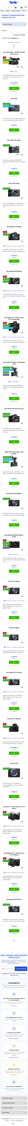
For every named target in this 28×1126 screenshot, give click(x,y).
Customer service (7, 1098)
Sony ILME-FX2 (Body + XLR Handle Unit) (14, 363)
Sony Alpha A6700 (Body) (14, 271)
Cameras (7, 10)
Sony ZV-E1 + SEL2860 (14, 719)
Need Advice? (6, 1112)
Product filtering (7, 24)
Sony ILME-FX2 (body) (14, 140)
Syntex (2, 10)
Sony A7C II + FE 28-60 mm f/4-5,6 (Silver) (14, 807)
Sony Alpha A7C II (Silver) (14, 672)
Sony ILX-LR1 (14, 763)
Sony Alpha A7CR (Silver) (14, 899)
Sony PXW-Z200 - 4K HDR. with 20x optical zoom (14, 53)
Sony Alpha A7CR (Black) (14, 493)
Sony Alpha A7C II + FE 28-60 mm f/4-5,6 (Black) (14, 854)
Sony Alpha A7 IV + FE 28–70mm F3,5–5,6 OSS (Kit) (14, 318)
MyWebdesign (19, 1120)
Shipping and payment (8, 1103)
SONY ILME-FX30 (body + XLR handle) (14, 453)
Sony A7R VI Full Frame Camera (14, 409)
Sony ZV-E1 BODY (14, 628)
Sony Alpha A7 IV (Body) (14, 226)
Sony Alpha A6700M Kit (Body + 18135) (14, 536)
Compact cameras (15, 10)
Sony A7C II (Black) (14, 581)
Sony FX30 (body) (14, 183)
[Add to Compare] (22, 67)
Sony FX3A (14, 98)
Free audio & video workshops (8, 961)
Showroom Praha (7, 1108)
